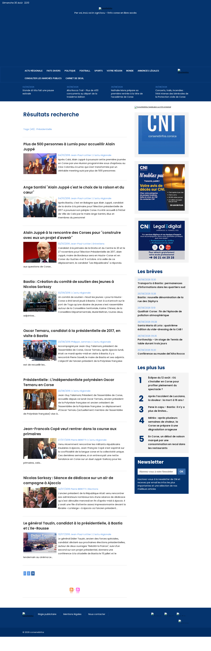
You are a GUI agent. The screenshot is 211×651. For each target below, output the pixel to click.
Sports (98, 71)
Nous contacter (96, 614)
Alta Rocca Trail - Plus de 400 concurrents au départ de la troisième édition (82, 93)
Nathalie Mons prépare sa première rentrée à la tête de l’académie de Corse (127, 93)
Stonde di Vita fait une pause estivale (38, 92)
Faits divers (54, 71)
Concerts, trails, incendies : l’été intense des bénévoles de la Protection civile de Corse (171, 93)
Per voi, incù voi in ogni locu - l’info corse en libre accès (105, 12)
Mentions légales (72, 614)
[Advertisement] (105, 39)
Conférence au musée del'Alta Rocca (161, 346)
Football (85, 71)
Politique (70, 71)
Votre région (114, 71)
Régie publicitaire (47, 614)
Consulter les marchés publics (43, 78)
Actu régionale (34, 71)
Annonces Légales (148, 71)
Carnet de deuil (75, 78)
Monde (130, 71)
